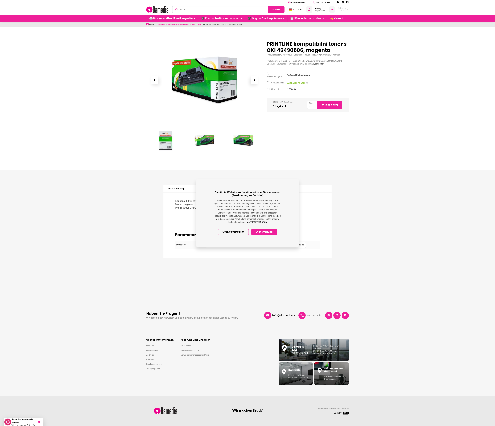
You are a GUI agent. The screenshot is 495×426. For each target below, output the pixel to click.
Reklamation (186, 346)
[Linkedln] (342, 2)
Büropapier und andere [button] (307, 18)
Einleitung (161, 24)
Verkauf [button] (338, 18)
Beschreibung (176, 188)
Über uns (150, 346)
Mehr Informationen (257, 222)
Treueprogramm (153, 369)
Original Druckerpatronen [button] (267, 18)
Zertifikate (150, 355)
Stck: (311, 103)
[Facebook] (337, 2)
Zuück (151, 24)
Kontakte (150, 359)
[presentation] (154, 80)
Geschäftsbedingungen (190, 350)
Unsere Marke (152, 350)
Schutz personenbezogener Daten (195, 355)
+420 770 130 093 (323, 2)
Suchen (276, 9)
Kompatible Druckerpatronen (178, 24)
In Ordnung (266, 232)
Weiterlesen (318, 64)
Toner (194, 24)
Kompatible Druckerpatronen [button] (222, 18)
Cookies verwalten (233, 232)
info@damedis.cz (298, 2)
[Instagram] (347, 2)
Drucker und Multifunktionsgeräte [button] (173, 18)
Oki (199, 24)
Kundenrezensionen (154, 364)
